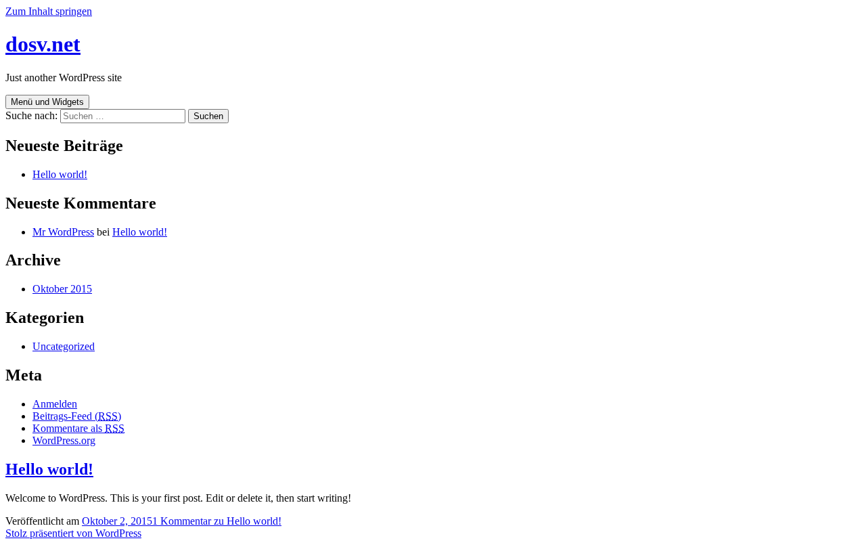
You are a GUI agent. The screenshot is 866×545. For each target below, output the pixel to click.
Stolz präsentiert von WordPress (73, 533)
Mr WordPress (63, 232)
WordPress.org (63, 440)
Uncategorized (63, 346)
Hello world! (59, 174)
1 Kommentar (216, 521)
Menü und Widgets (47, 102)
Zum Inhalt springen (48, 11)
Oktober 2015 (62, 289)
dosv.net (43, 44)
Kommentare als (78, 428)
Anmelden (54, 404)
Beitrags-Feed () (76, 416)
